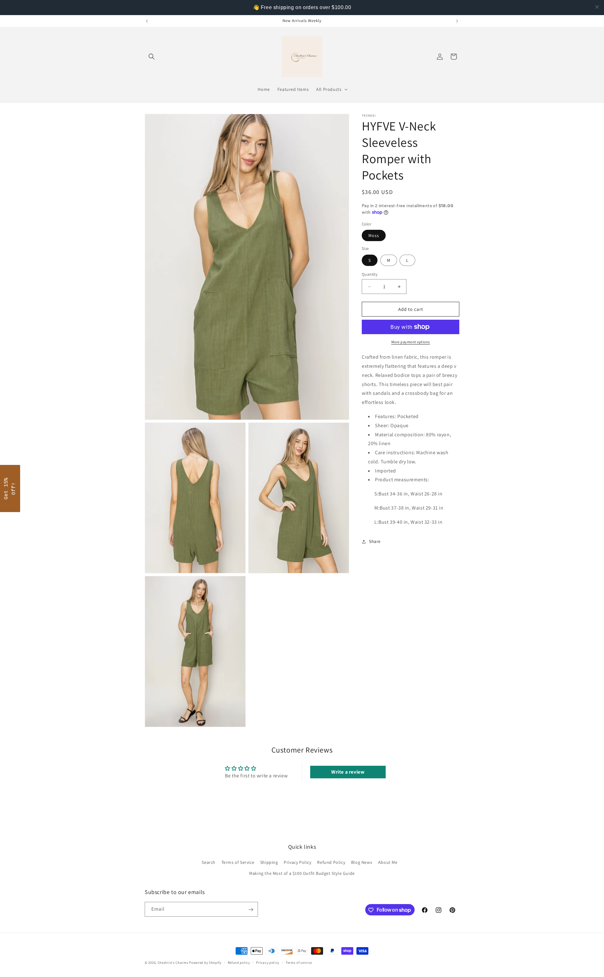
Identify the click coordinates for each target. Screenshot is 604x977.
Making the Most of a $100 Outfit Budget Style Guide (302, 873)
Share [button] (375, 541)
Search (208, 862)
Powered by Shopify (205, 962)
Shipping (269, 862)
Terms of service (299, 962)
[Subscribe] (251, 909)
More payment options (410, 341)
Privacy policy (267, 962)
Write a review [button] (347, 772)
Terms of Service (237, 862)
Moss (373, 235)
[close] (597, 7)
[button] (152, 56)
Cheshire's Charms (173, 962)
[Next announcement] (457, 21)
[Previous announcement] (147, 21)
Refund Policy (331, 862)
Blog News (361, 862)
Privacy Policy (297, 862)
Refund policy (239, 962)
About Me (388, 862)
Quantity (370, 274)
